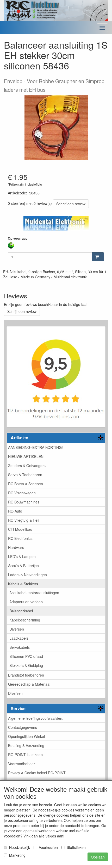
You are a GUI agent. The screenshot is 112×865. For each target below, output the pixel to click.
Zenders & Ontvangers (27, 465)
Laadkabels (18, 638)
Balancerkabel (21, 610)
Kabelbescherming (24, 619)
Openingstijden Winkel (26, 736)
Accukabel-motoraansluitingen (34, 592)
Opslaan (98, 857)
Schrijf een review (70, 203)
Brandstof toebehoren (26, 675)
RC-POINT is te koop (25, 754)
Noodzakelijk (19, 847)
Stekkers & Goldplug (26, 665)
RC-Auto (15, 511)
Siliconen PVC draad (26, 656)
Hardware (16, 547)
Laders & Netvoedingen (27, 574)
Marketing (17, 855)
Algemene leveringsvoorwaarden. (35, 718)
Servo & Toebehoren (25, 474)
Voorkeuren (48, 847)
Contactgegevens (22, 727)
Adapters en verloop (26, 601)
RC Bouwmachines (23, 501)
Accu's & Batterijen (23, 565)
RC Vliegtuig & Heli (23, 520)
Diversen (16, 629)
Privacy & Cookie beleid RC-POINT (37, 772)
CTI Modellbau (20, 529)
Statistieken (76, 847)
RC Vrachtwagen (22, 492)
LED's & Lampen (22, 556)
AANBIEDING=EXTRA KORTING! (35, 447)
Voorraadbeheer (21, 763)
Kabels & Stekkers (23, 583)
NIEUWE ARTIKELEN (25, 456)
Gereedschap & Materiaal (29, 684)
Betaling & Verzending (26, 745)
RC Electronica (20, 538)
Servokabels (19, 647)
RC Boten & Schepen (25, 483)
